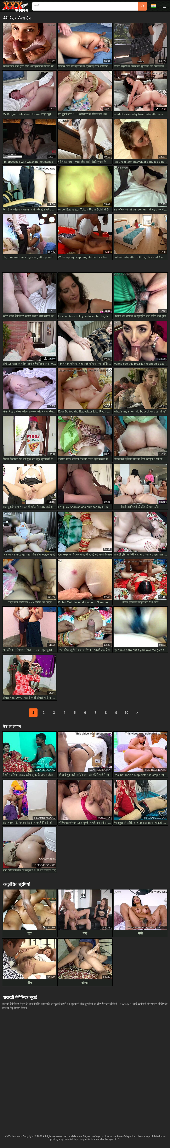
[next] (136, 712)
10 (126, 712)
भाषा (155, 6)
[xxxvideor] (15, 6)
